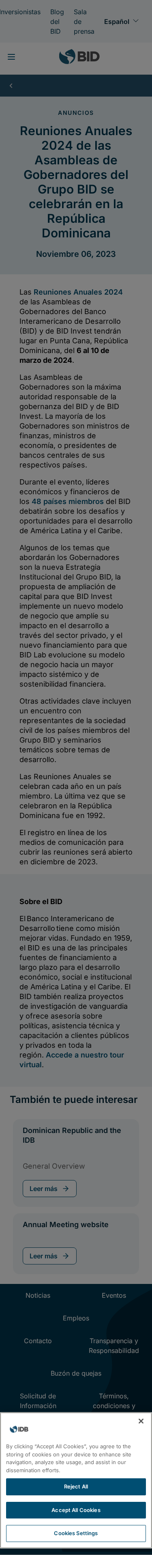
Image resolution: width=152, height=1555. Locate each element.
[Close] (141, 1421)
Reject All (76, 1486)
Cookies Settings (76, 1533)
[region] (76, 1480)
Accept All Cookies (75, 1510)
